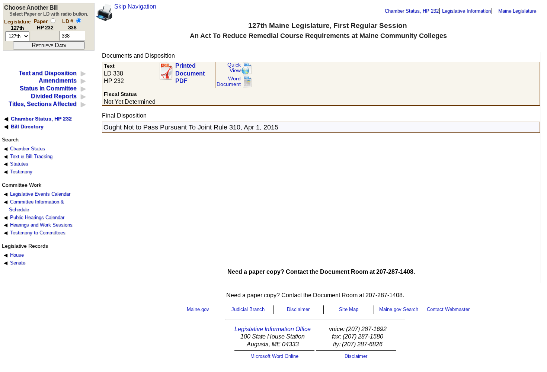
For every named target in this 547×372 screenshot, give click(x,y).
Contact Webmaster (448, 309)
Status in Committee (48, 88)
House (17, 255)
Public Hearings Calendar (37, 217)
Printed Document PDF (190, 71)
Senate (17, 263)
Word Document (229, 81)
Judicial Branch (248, 309)
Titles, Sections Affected (43, 104)
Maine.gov (198, 309)
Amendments (58, 80)
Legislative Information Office (272, 329)
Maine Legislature (517, 11)
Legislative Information (466, 11)
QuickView (234, 68)
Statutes (19, 164)
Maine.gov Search (398, 309)
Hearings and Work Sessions (41, 225)
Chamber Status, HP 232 (412, 11)
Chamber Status (27, 148)
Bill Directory (27, 126)
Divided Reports (54, 96)
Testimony (21, 171)
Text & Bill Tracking (31, 156)
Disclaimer (298, 309)
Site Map (348, 309)
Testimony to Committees (37, 232)
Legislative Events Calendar (40, 194)
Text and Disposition (48, 73)
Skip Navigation (135, 6)
